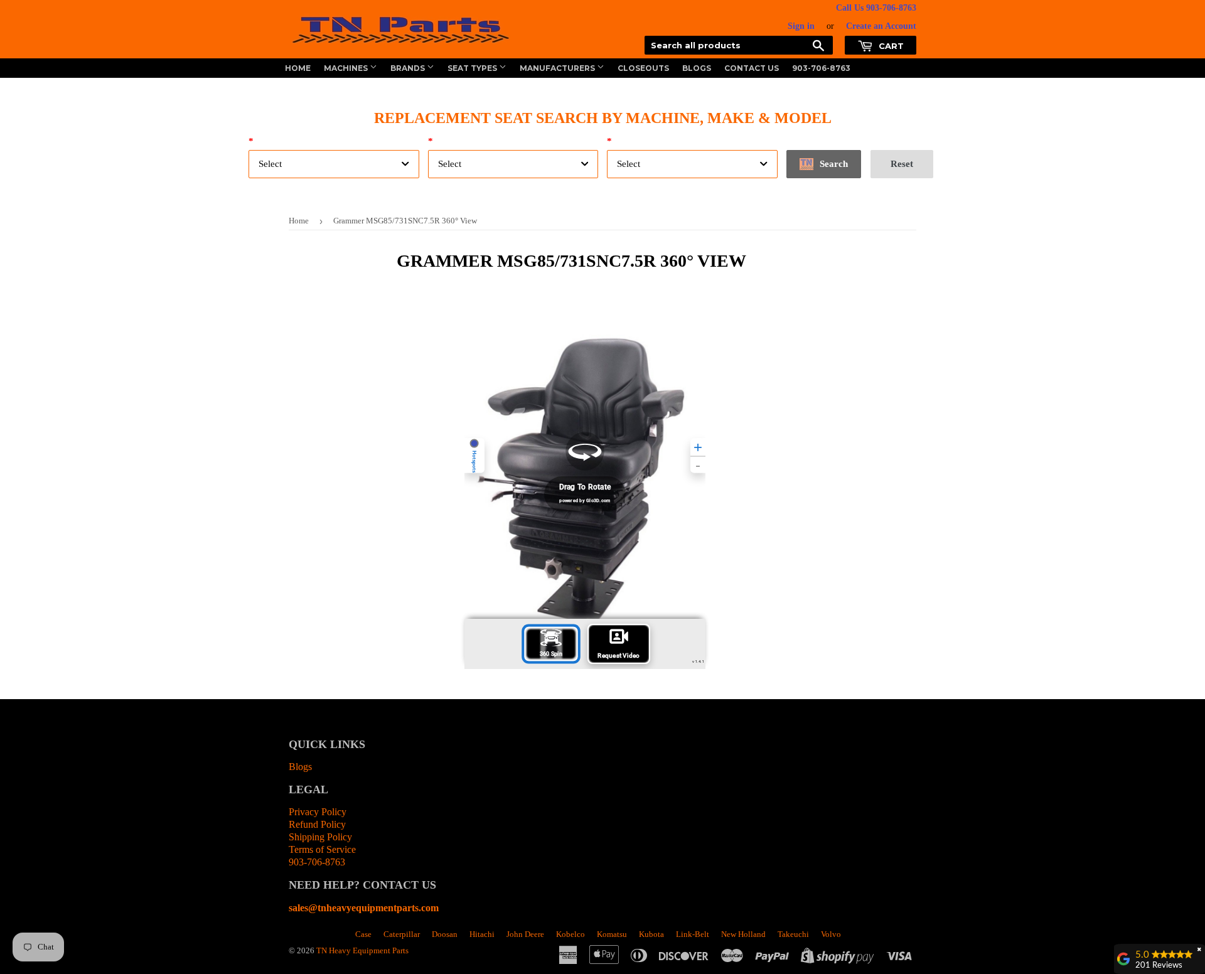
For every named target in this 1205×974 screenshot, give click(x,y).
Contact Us (751, 68)
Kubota (651, 934)
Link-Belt (692, 934)
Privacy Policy (317, 811)
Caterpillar (401, 934)
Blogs (696, 68)
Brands (408, 68)
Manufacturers (558, 68)
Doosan (445, 934)
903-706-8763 (821, 68)
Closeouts (643, 68)
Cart (890, 46)
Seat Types (473, 68)
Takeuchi (793, 934)
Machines (347, 68)
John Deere (525, 934)
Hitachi (482, 934)
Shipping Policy (320, 837)
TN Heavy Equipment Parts (362, 950)
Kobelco (570, 934)
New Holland (743, 934)
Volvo (831, 934)
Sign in (801, 26)
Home (298, 68)
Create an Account (881, 26)
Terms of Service (322, 849)
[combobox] (334, 164)
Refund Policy (317, 824)
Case (363, 934)
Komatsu (612, 934)
